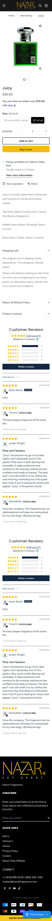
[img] (9, 385)
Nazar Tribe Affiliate (13, 860)
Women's (7, 841)
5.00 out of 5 (33, 335)
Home (11, 15)
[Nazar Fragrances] (26, 5)
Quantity (7, 131)
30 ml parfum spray (16, 120)
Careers (6, 855)
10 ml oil (38, 120)
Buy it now (26, 149)
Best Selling (26, 15)
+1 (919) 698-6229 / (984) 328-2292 (22, 877)
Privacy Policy (10, 850)
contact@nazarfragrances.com (19, 881)
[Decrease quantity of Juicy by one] (18, 131)
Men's (5, 836)
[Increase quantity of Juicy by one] (46, 131)
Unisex (6, 845)
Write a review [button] (26, 366)
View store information (19, 175)
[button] (13, 346)
